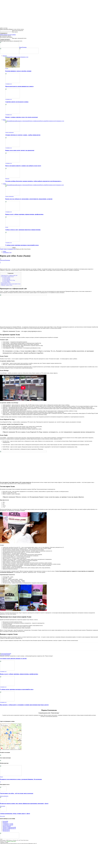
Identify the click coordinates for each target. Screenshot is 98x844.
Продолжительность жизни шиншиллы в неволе (19, 86)
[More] (21, 264)
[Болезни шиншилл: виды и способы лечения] (12, 67)
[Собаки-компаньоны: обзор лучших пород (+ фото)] (3, 810)
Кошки (4, 119)
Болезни (9, 57)
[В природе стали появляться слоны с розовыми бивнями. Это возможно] (11, 775)
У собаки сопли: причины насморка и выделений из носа (22, 245)
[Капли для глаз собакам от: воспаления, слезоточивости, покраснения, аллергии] (12, 195)
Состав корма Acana (5, 282)
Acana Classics (6, 277)
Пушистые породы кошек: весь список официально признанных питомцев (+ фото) (24, 803)
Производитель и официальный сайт (9, 275)
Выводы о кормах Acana (6, 285)
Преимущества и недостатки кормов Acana (10, 283)
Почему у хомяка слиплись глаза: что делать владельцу (21, 117)
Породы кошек (43, 121)
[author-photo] (5, 653)
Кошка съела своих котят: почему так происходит (19, 150)
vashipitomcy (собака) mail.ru (11, 841)
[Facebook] (2, 264)
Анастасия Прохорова (5, 260)
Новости (1, 776)
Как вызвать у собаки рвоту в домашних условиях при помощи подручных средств (24, 704)
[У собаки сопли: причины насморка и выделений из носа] (12, 241)
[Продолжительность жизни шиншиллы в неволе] (12, 82)
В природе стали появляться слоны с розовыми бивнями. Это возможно (21, 779)
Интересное (13, 121)
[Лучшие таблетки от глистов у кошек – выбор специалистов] (12, 131)
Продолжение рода (15, 57)
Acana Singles (6, 281)
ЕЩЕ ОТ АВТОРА (22, 658)
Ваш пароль (15, 31)
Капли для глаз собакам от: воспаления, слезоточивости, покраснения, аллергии (28, 199)
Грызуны (5, 55)
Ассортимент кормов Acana (7, 276)
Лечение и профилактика (34, 121)
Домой (1, 249)
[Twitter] (7, 264)
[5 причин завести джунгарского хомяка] (12, 98)
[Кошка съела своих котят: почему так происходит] (12, 146)
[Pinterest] (12, 264)
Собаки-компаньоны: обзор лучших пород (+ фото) (15, 813)
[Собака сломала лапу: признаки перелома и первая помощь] (12, 225)
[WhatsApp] (16, 264)
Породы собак (43, 184)
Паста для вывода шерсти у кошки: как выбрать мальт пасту (23, 165)
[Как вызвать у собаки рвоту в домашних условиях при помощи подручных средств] (7, 701)
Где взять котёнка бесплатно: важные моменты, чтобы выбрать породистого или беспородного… (33, 181)
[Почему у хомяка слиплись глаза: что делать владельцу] (12, 113)
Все (6, 57)
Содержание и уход (23, 57)
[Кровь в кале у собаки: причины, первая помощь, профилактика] (12, 210)
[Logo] (9, 53)
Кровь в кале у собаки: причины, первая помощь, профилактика (24, 214)
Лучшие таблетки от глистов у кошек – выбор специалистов (22, 135)
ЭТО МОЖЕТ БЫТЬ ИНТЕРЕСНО (9, 658)
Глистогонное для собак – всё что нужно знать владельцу (16, 793)
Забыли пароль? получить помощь (8, 34)
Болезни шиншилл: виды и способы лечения (18, 71)
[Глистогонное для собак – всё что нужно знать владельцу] (3, 790)
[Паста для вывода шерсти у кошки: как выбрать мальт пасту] (12, 162)
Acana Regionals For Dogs (8, 280)
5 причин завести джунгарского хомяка (16, 101)
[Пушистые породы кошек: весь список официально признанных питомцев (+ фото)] (3, 800)
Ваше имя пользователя (17, 30)
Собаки (4, 183)
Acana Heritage (6, 279)
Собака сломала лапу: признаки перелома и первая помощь (23, 229)
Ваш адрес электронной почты (19, 38)
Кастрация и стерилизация (22, 121)
